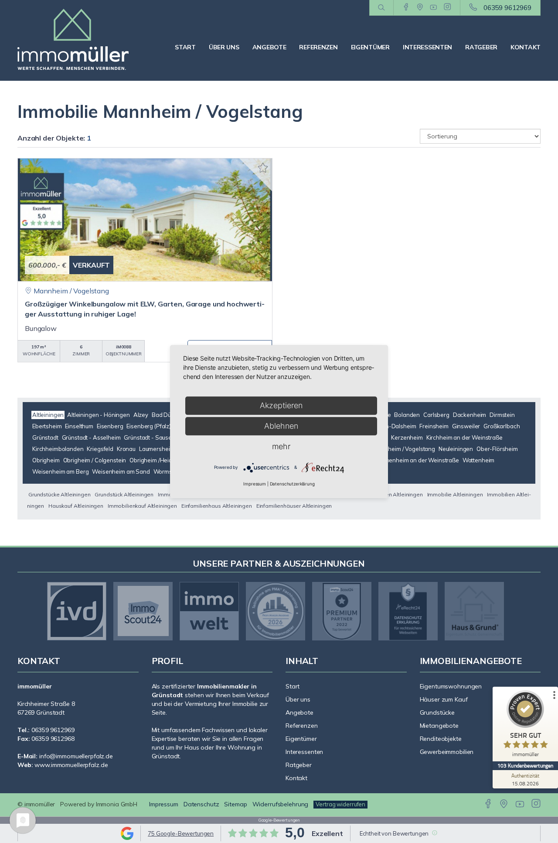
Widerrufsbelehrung (280, 804)
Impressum (163, 804)
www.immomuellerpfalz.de (71, 765)
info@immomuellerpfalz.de (76, 756)
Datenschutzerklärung (292, 483)
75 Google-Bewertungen (181, 833)
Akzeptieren (281, 405)
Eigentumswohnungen (451, 686)
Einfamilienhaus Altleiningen (216, 505)
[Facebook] (406, 7)
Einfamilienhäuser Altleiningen (294, 505)
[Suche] (381, 8)
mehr (281, 446)
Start (185, 47)
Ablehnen (281, 425)
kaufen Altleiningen (399, 494)
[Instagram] (447, 7)
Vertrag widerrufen (340, 804)
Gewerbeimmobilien (447, 752)
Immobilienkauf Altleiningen (142, 505)
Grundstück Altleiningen (124, 494)
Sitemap (235, 804)
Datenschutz (201, 804)
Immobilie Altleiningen (455, 494)
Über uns (224, 47)
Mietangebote (439, 725)
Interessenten (427, 47)
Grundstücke (437, 712)
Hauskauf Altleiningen (75, 505)
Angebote (269, 47)
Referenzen (318, 47)
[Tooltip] (434, 832)
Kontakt (525, 47)
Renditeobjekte (441, 739)
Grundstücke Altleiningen (59, 494)
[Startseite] (78, 39)
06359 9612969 (507, 7)
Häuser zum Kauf (444, 699)
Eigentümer (370, 47)
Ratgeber (481, 47)
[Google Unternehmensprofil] (420, 7)
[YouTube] (433, 7)
